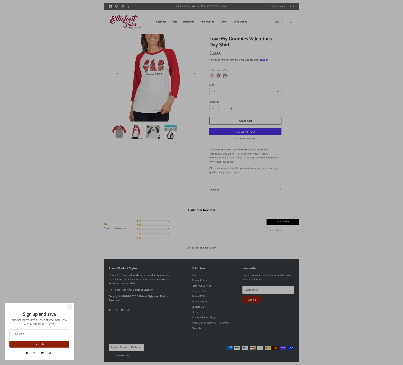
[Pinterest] (42, 353)
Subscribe (39, 344)
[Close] (69, 307)
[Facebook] (27, 353)
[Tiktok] (50, 353)
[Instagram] (35, 353)
